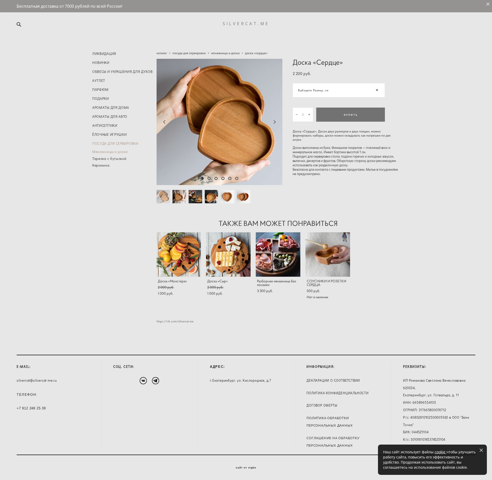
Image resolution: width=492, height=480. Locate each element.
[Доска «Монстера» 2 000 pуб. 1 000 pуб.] (179, 254)
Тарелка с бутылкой (109, 158)
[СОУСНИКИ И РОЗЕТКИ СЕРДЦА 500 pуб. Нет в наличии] (327, 254)
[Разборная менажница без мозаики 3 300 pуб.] (278, 254)
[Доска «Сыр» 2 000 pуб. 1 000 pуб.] (228, 254)
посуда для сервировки (189, 53)
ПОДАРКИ (100, 98)
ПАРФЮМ (100, 89)
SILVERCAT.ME (246, 24)
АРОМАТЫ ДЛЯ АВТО (109, 116)
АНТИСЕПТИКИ (104, 125)
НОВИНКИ (100, 62)
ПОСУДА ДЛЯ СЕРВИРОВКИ (115, 143)
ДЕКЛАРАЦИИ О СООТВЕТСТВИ (331, 380)
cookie (440, 451)
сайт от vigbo (246, 467)
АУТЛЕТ (98, 80)
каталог (162, 53)
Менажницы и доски (110, 151)
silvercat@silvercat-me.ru (37, 380)
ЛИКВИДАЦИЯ (104, 53)
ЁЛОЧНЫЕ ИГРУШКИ (109, 134)
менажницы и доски (225, 53)
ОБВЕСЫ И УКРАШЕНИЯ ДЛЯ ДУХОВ (122, 71)
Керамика (101, 165)
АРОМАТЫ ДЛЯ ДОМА (110, 107)
